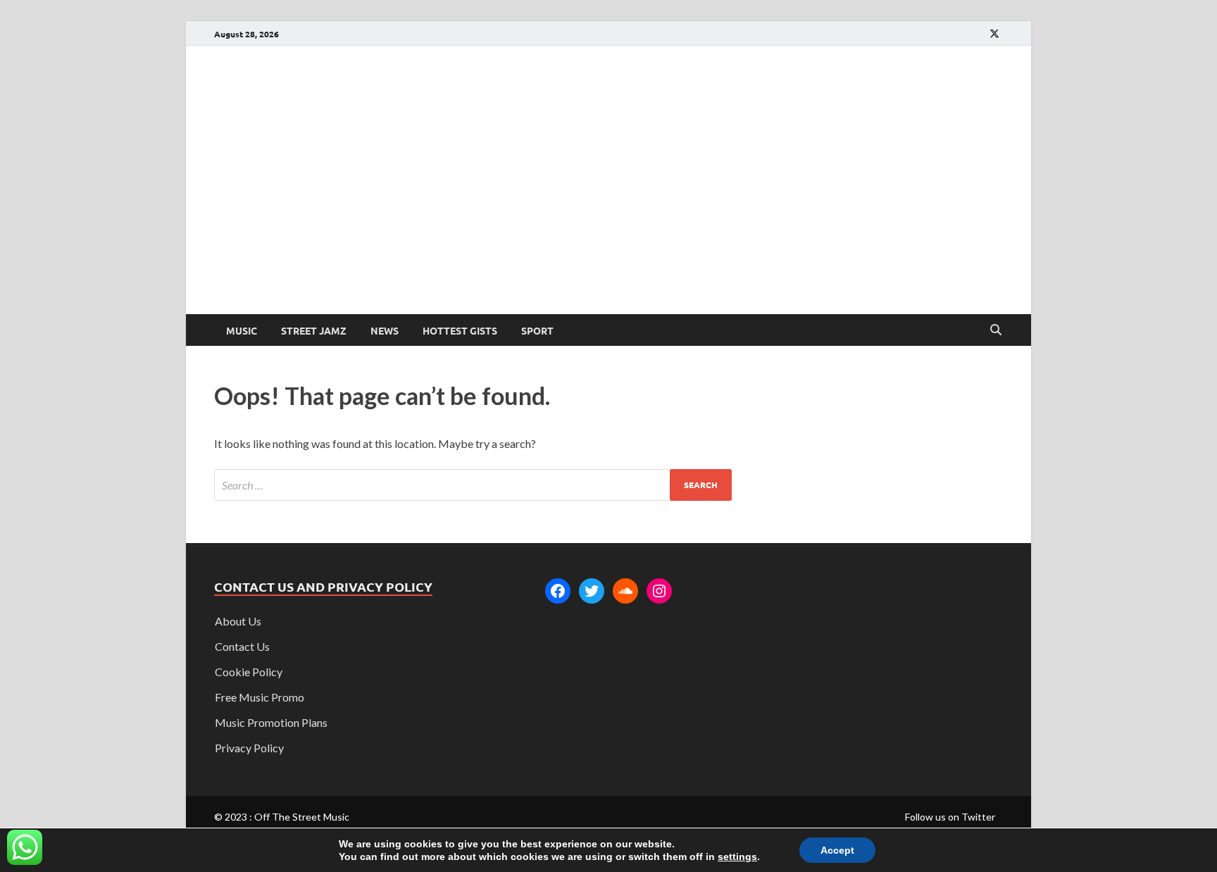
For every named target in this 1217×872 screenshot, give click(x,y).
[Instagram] (659, 591)
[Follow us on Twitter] (994, 33)
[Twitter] (591, 591)
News (384, 330)
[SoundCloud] (625, 591)
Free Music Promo (259, 697)
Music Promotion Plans (271, 722)
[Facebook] (557, 591)
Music (241, 330)
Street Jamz (314, 330)
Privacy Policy (249, 747)
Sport (537, 330)
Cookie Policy (248, 671)
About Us (238, 621)
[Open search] (995, 330)
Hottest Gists (460, 330)
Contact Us (242, 646)
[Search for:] (473, 485)
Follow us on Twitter (950, 817)
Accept (837, 850)
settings (737, 856)
